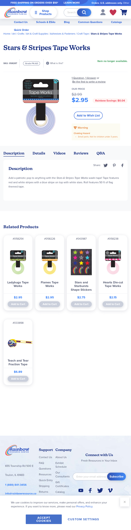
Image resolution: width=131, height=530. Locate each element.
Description (13, 153)
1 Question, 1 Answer (84, 78)
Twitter (106, 165)
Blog (67, 22)
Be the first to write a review (89, 81)
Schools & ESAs (45, 22)
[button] (103, 12)
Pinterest (114, 165)
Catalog (60, 492)
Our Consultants (62, 474)
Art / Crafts (18, 34)
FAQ (41, 463)
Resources (45, 474)
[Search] (84, 12)
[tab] (13, 154)
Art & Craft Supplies (37, 34)
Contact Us (21, 22)
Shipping (44, 486)
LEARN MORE (72, 3)
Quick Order (21, 30)
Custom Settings (83, 519)
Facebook (122, 165)
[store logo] (16, 12)
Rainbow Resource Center (17, 451)
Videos (59, 153)
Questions (45, 469)
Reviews (81, 153)
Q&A (101, 153)
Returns (43, 492)
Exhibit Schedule (61, 465)
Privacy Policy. (84, 506)
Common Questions (90, 22)
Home (6, 34)
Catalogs (116, 22)
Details (39, 153)
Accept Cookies (43, 519)
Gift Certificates (62, 484)
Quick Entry (46, 480)
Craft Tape (83, 34)
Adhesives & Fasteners (62, 34)
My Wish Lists (113, 12)
